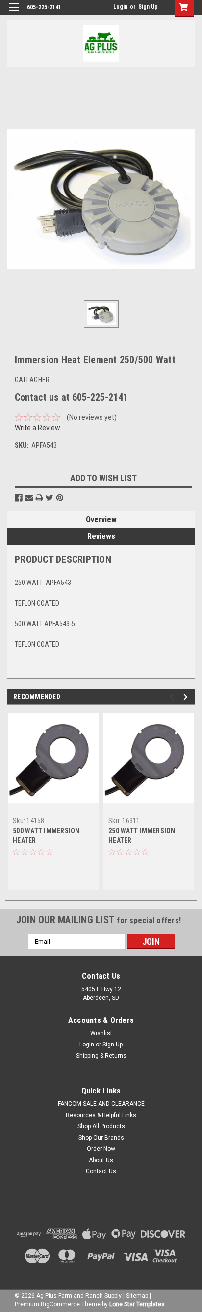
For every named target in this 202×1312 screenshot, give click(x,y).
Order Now (101, 1148)
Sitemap (137, 1295)
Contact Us (101, 1171)
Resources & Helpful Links (101, 1115)
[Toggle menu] (13, 13)
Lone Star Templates (137, 1304)
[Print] (39, 498)
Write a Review (37, 428)
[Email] (29, 498)
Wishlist (101, 1033)
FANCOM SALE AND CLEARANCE (101, 1103)
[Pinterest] (60, 498)
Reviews (101, 536)
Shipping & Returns (101, 1055)
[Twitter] (49, 498)
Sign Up (148, 6)
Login (120, 6)
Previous (173, 697)
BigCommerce (60, 1304)
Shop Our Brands (101, 1137)
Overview (101, 519)
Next (187, 697)
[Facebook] (19, 498)
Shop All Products (101, 1126)
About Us (101, 1160)
